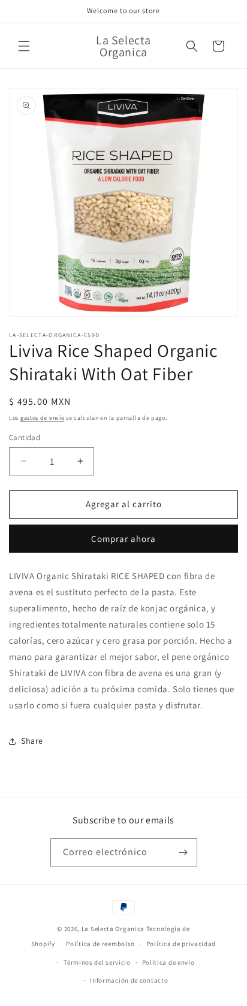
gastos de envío (42, 418)
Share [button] (32, 740)
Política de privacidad (181, 944)
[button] (24, 46)
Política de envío (168, 962)
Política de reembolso (100, 944)
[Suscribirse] (183, 852)
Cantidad (24, 437)
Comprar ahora (123, 538)
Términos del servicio (97, 962)
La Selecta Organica (114, 929)
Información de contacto (129, 980)
